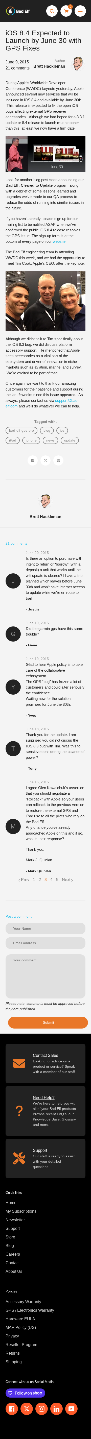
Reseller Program (21, 1345)
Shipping (14, 1362)
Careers (13, 1254)
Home (11, 1203)
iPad (12, 440)
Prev (25, 879)
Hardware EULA (20, 1319)
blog (46, 430)
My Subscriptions (21, 1211)
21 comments (18, 68)
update (69, 440)
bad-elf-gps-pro (21, 430)
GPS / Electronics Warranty (30, 1310)
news (50, 440)
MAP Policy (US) (21, 1327)
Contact (12, 1263)
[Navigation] (80, 11)
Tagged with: (45, 422)
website (59, 241)
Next (66, 879)
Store (10, 1237)
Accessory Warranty (23, 1302)
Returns (13, 1353)
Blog (10, 1245)
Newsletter (15, 1220)
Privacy (12, 1336)
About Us (14, 1271)
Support (13, 1228)
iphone (31, 440)
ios (62, 430)
